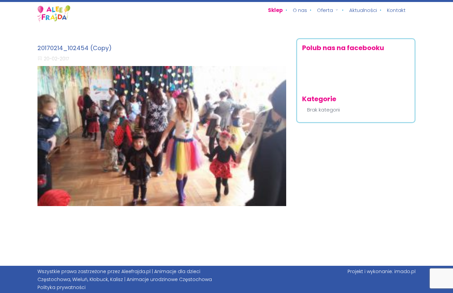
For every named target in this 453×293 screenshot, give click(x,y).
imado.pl (405, 271)
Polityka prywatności (61, 287)
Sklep (275, 10)
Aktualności (363, 10)
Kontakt (396, 10)
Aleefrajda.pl (136, 271)
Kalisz (116, 279)
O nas (300, 10)
